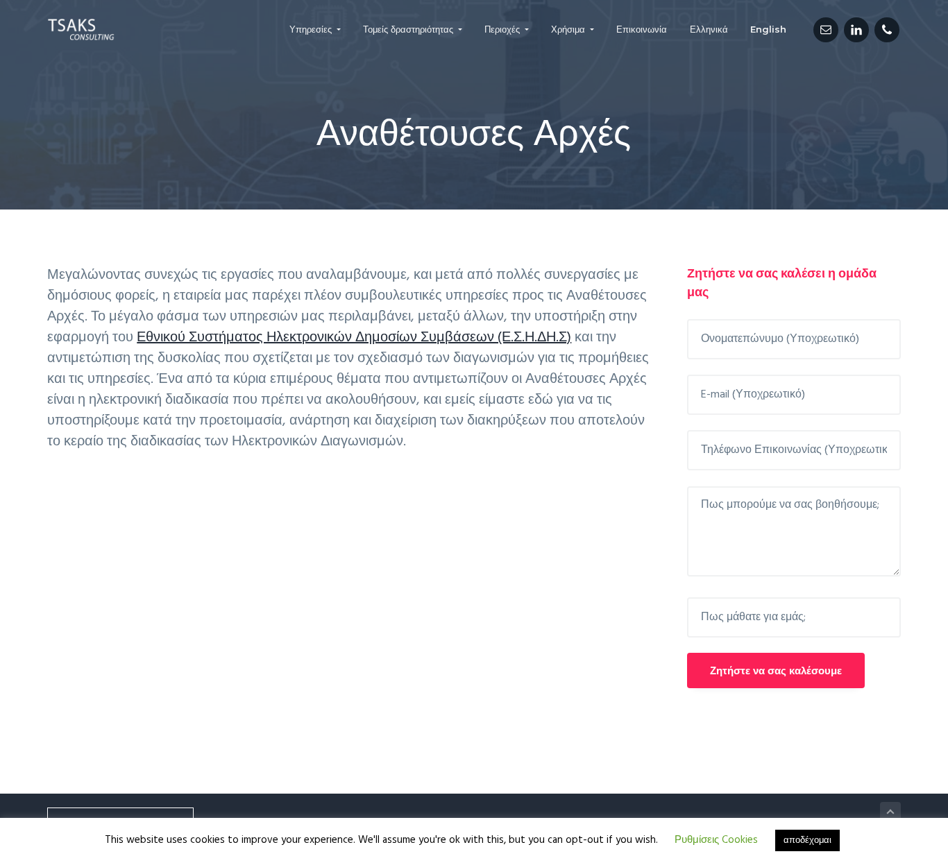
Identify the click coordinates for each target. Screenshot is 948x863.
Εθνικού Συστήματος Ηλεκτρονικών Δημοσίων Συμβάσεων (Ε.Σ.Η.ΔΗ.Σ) (354, 338)
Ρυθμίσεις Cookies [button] (716, 840)
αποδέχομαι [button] (807, 840)
